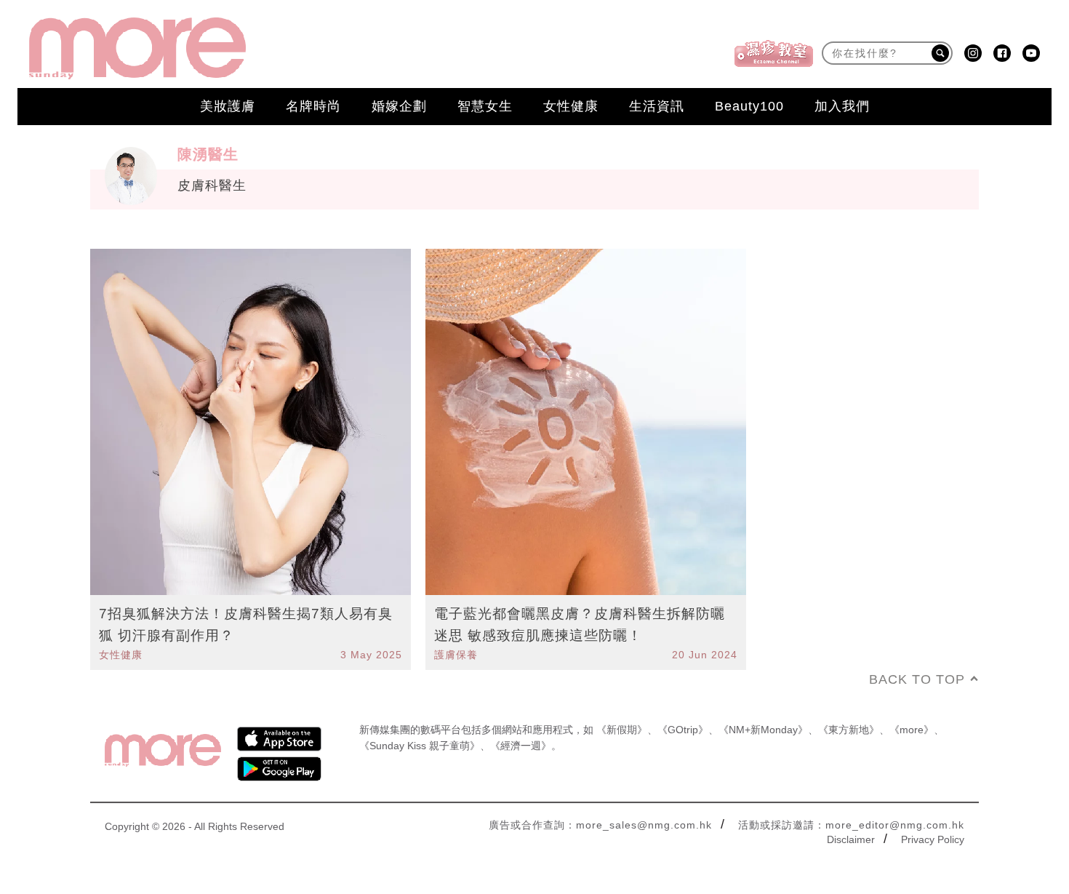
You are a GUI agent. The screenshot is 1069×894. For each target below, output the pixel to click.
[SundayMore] (137, 48)
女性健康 (570, 106)
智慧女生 (485, 106)
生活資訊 (656, 106)
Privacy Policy (932, 839)
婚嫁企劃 (399, 106)
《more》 (911, 729)
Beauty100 (749, 106)
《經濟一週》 (520, 745)
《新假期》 (621, 729)
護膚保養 (456, 654)
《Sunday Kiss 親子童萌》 (419, 745)
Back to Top (917, 679)
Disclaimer (851, 839)
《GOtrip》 (682, 729)
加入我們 (842, 106)
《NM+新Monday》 (763, 729)
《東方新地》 (848, 729)
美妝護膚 (227, 106)
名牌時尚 (313, 106)
